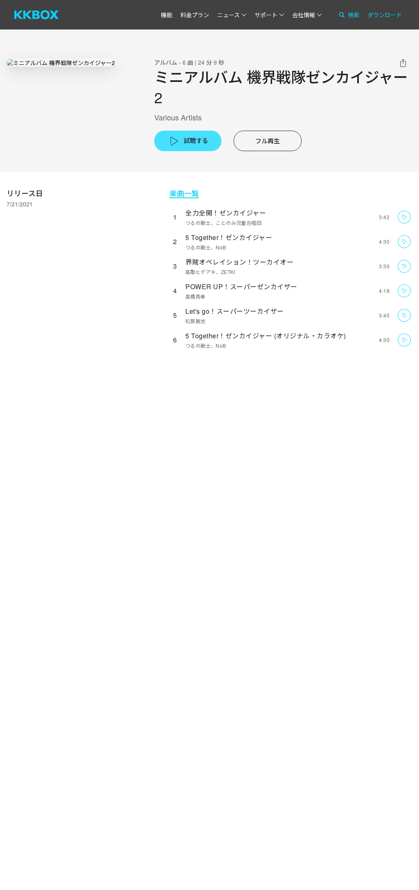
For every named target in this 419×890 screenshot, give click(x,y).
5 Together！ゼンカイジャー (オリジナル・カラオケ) (265, 335)
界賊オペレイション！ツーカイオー (239, 262)
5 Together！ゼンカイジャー (228, 237)
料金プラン (194, 15)
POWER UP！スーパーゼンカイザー (241, 286)
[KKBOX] (36, 14)
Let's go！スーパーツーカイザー (234, 311)
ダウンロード (384, 15)
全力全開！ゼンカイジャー (225, 212)
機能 (166, 15)
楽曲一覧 (184, 193)
